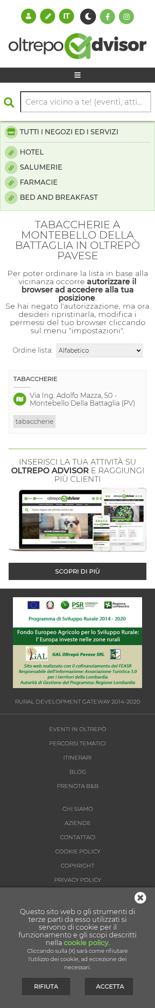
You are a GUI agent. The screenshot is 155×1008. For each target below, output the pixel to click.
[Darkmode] (88, 16)
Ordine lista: (32, 350)
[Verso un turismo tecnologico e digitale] (77, 686)
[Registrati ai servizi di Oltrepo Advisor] (47, 16)
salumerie (41, 167)
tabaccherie (34, 421)
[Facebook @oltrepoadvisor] (107, 16)
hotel (32, 152)
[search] (11, 102)
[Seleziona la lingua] (66, 16)
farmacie (39, 182)
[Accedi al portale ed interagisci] (28, 16)
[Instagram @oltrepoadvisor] (126, 16)
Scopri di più (77, 571)
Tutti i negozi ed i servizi (69, 132)
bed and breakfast (59, 197)
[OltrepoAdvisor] (77, 57)
